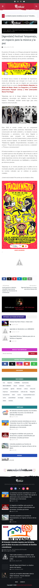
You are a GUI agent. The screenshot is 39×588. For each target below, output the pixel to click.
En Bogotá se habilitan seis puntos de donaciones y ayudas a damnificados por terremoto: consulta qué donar (21, 16)
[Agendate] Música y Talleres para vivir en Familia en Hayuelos (22, 337)
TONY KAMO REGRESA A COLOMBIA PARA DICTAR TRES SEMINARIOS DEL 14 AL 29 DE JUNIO (22, 557)
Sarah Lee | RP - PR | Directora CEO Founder (15, 549)
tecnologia (20, 397)
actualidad (5, 388)
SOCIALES (21, 385)
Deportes (9, 382)
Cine (4, 382)
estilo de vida (24, 391)
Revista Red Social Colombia (24, 585)
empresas (5, 391)
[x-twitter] (21, 1)
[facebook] (15, 1)
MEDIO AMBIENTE (7, 385)
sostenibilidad (11, 397)
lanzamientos (6, 394)
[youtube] (24, 1)
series (4, 397)
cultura (26, 388)
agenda (12, 388)
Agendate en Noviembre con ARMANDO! (22, 329)
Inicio (4, 30)
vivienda (11, 400)
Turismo (28, 385)
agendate (9, 30)
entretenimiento (14, 391)
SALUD (15, 385)
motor (13, 394)
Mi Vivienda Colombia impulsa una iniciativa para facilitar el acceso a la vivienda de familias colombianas (23, 413)
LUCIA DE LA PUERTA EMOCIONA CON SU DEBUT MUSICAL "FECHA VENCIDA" (22, 575)
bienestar (19, 388)
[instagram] (18, 1)
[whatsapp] (34, 364)
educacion (32, 388)
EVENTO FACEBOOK (19, 250)
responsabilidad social (29, 394)
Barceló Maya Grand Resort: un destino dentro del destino (22, 566)
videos (4, 400)
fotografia (32, 391)
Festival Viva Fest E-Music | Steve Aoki (21, 322)
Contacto (22, 582)
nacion (19, 394)
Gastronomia (25, 382)
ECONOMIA (17, 382)
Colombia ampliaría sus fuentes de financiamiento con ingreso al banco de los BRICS (23, 446)
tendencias (28, 397)
